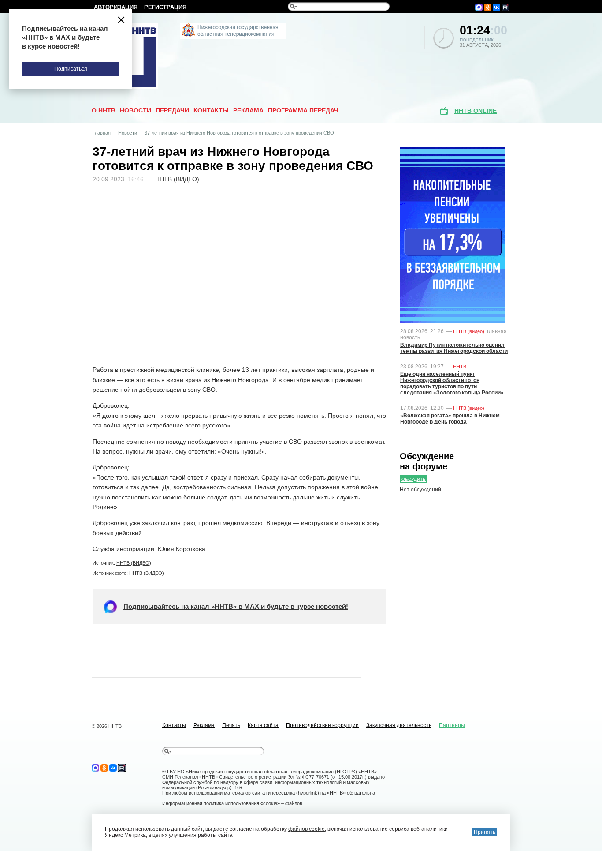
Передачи (172, 110)
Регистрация (165, 7)
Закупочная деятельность (398, 725)
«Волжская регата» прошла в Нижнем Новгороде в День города (450, 418)
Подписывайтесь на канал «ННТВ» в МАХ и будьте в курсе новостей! (235, 606)
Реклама (248, 110)
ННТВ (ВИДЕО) (133, 563)
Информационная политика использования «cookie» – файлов (232, 803)
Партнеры (452, 725)
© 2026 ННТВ (107, 726)
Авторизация (115, 7)
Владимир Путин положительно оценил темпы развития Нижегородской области (454, 348)
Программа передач (303, 110)
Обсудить (413, 479)
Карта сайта (263, 725)
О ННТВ (103, 110)
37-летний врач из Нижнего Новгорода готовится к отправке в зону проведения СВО (239, 132)
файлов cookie (306, 829)
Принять (484, 832)
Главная (102, 132)
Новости (135, 110)
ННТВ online (475, 110)
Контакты (211, 110)
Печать (231, 725)
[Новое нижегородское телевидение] (233, 37)
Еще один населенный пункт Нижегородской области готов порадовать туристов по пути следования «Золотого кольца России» (452, 383)
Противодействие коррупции (322, 725)
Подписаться (70, 69)
